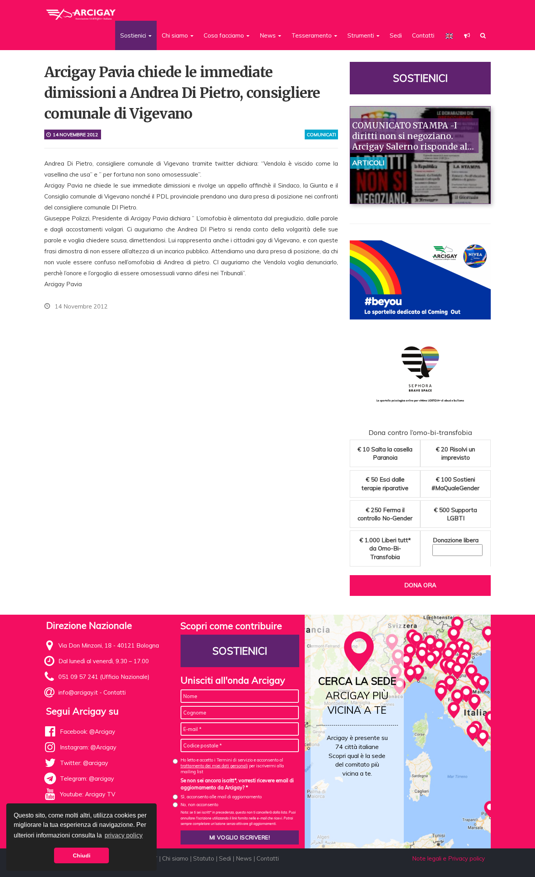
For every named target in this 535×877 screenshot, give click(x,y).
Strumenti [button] (361, 35)
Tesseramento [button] (312, 35)
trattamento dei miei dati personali (214, 766)
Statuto (203, 858)
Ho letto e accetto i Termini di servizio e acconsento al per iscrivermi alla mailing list (232, 766)
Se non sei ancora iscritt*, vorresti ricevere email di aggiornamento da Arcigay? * (237, 783)
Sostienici (420, 78)
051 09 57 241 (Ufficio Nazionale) (104, 676)
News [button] (268, 35)
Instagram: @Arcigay (88, 747)
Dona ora (420, 585)
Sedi (396, 35)
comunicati (321, 134)
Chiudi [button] (81, 855)
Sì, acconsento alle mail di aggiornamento (221, 796)
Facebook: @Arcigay (87, 731)
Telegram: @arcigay (87, 778)
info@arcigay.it (78, 692)
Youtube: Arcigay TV (87, 794)
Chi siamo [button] (176, 35)
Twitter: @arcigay (84, 763)
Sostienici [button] (134, 35)
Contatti (423, 35)
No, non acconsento (199, 804)
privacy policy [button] (124, 835)
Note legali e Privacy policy (448, 858)
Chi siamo (175, 858)
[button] (467, 35)
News (244, 858)
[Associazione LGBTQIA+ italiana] (81, 11)
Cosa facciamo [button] (225, 35)
